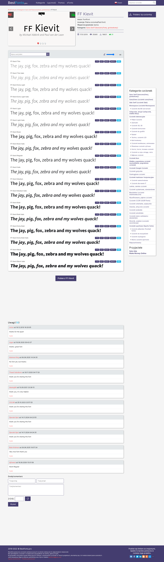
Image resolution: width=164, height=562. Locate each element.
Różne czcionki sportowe (140, 240)
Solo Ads (133, 251)
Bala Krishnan (14, 447)
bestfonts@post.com (55, 557)
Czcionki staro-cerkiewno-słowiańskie (138, 217)
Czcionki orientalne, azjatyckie (140, 204)
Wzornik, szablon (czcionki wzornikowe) (139, 222)
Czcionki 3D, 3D (137, 125)
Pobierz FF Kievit (66, 278)
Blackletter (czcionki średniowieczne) (136, 193)
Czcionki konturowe (138, 128)
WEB (118, 61)
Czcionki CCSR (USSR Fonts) (139, 200)
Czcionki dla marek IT (139, 183)
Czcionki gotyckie (135, 171)
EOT (101, 61)
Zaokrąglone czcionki (137, 174)
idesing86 (13, 387)
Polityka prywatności (28, 559)
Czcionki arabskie (135, 210)
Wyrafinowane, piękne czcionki (140, 197)
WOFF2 (113, 61)
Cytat (11, 336)
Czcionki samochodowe (140, 180)
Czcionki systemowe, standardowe (142, 189)
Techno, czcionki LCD (139, 137)
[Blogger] (143, 556)
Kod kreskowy (136, 140)
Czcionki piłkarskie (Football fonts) (141, 230)
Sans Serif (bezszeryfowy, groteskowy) (102, 28)
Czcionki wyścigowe (139, 237)
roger (11, 342)
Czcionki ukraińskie (136, 213)
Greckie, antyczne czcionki (139, 207)
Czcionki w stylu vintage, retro (142, 152)
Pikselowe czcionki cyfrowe (141, 146)
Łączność (51, 3)
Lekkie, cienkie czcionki (138, 186)
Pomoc (61, 3)
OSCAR (12, 402)
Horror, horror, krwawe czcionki (143, 149)
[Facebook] (134, 556)
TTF (97, 61)
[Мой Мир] (149, 556)
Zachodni (135, 123)
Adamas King (14, 357)
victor (11, 327)
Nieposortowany (135, 243)
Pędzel (134, 134)
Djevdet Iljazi (14, 417)
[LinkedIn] (140, 556)
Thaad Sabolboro (15, 372)
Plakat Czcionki (137, 120)
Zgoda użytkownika (14, 559)
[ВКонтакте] (131, 556)
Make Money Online (137, 253)
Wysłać (13, 504)
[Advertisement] (66, 301)
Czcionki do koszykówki (140, 234)
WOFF (107, 61)
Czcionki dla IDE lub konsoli (141, 109)
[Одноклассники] (146, 556)
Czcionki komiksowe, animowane (143, 143)
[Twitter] (137, 556)
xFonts (70, 3)
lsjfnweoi (12, 462)
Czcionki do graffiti (138, 131)
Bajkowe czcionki (137, 155)
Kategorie (40, 3)
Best (17, 3)
